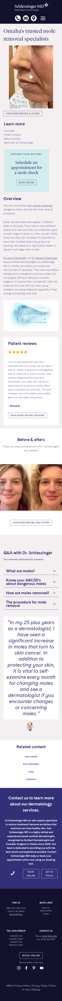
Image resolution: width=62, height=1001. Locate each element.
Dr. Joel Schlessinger (14, 258)
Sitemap (35, 989)
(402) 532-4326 (49, 936)
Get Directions (16, 914)
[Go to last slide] (2, 487)
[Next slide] (59, 487)
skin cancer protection (39, 205)
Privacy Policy (39, 985)
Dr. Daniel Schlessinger (44, 258)
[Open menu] (43, 19)
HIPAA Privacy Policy (18, 985)
